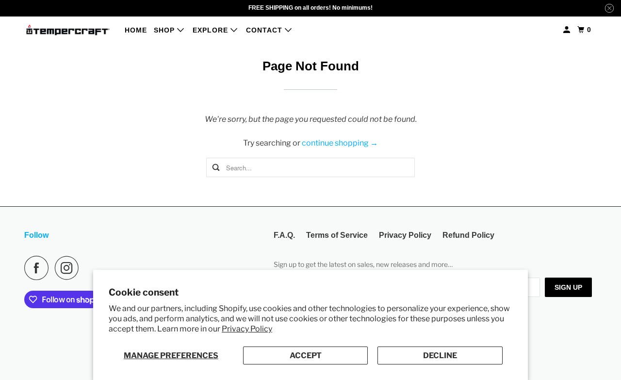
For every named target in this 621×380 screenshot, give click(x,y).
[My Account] (567, 29)
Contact (265, 30)
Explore (211, 30)
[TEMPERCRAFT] (68, 30)
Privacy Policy (247, 328)
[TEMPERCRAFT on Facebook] (38, 268)
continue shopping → (340, 143)
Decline (440, 355)
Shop (165, 30)
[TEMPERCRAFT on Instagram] (69, 268)
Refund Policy (468, 235)
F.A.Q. (284, 235)
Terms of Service (337, 235)
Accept (306, 355)
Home (136, 30)
